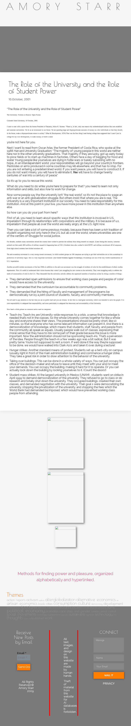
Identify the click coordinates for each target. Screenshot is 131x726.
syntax (90, 614)
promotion (52, 611)
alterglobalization (60, 599)
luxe (111, 606)
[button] (112, 50)
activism (32, 599)
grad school (38, 607)
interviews (52, 607)
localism (77, 607)
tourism (26, 619)
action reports (16, 600)
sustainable (77, 614)
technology (104, 614)
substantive (54, 614)
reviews (95, 611)
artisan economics (22, 603)
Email (21, 653)
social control (108, 611)
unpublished (36, 618)
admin (41, 600)
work (49, 617)
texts (115, 615)
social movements (21, 614)
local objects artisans (94, 607)
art (117, 600)
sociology (42, 614)
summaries (64, 615)
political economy (26, 610)
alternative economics (96, 599)
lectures (65, 607)
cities (49, 603)
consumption (65, 603)
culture (84, 603)
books (41, 603)
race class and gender (75, 611)
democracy (97, 603)
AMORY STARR (65, 6)
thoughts (15, 617)
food (25, 606)
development (113, 603)
